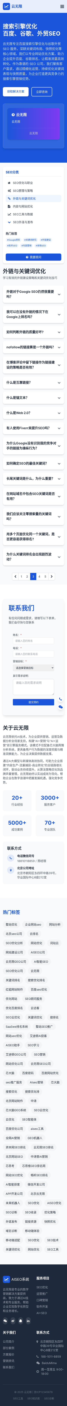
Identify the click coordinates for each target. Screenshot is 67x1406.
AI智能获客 (13, 1184)
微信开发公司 (36, 1184)
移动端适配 (13, 1240)
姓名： (17, 634)
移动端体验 (32, 1231)
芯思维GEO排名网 (33, 1166)
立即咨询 (42, 92)
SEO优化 (33, 1203)
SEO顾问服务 (33, 999)
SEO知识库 (33, 1398)
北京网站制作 (14, 1101)
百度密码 (28, 1073)
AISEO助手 (13, 1045)
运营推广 (42, 1293)
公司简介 (8, 1341)
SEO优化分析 (14, 943)
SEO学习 (33, 1045)
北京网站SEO (14, 1156)
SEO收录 (30, 1212)
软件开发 (42, 1306)
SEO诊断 (11, 1212)
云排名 (34, 934)
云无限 (35, 971)
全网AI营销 (13, 1138)
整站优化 (11, 924)
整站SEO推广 (44, 1026)
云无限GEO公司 (16, 961)
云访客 (35, 1008)
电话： (17, 648)
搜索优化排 (32, 1091)
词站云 (54, 943)
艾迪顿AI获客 (38, 1036)
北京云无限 (38, 1194)
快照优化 (50, 1221)
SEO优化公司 (14, 971)
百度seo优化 (39, 989)
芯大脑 (10, 1073)
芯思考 (10, 1166)
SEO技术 (53, 1240)
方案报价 (8, 1354)
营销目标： (20, 661)
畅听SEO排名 (39, 1175)
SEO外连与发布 (22, 222)
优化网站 (11, 999)
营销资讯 (8, 1361)
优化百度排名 (14, 1008)
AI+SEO (41, 1313)
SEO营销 (39, 1054)
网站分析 (55, 924)
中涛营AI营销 (39, 1156)
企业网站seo (33, 924)
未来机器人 (13, 1203)
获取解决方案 (15, 91)
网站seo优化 (14, 1036)
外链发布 (11, 1221)
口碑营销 (42, 1300)
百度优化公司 (14, 1129)
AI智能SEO (41, 961)
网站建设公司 (14, 952)
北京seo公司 (14, 934)
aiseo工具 (37, 1129)
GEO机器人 (35, 1138)
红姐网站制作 (14, 989)
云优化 (10, 1119)
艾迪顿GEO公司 (16, 1054)
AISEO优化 (54, 1203)
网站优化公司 (14, 1064)
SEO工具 (53, 1249)
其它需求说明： (21, 675)
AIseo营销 (36, 1082)
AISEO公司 (38, 952)
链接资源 (30, 1221)
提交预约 (34, 702)
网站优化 (36, 943)
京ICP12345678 (43, 1392)
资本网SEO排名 (16, 1147)
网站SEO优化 (14, 1175)
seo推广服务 (14, 1082)
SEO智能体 (29, 1119)
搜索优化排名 (36, 980)
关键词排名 (13, 980)
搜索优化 (11, 1091)
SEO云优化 (13, 1017)
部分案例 (8, 1348)
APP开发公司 (14, 1194)
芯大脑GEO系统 (16, 1110)
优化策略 (50, 1212)
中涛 (33, 1101)
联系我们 (8, 1367)
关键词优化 (35, 1017)
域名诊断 (11, 1231)
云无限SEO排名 (44, 1147)
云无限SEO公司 (41, 1064)
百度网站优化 (50, 1073)
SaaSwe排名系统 (17, 1026)
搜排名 (54, 1017)
